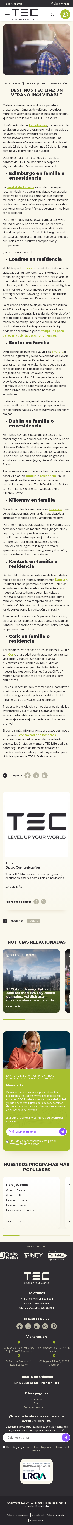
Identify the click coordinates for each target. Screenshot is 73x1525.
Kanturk (61, 579)
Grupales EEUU (14, 1195)
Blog (36, 1403)
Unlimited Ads (43, 1506)
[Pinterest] (54, 1326)
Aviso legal (38, 1515)
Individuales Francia (17, 1200)
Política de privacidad (18, 1515)
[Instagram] (45, 1326)
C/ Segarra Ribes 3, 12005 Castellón (54, 1363)
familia (31, 476)
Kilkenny (55, 509)
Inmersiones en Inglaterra (20, 1209)
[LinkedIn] (37, 1326)
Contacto (36, 1399)
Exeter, (57, 351)
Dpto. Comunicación (54, 83)
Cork (11, 654)
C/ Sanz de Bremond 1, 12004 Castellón (19, 1363)
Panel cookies (37, 1520)
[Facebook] (19, 1326)
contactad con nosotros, (37, 735)
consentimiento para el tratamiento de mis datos (33, 1142)
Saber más (14, 886)
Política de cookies (56, 1515)
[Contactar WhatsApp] (65, 14)
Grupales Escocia (15, 1190)
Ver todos (13, 1221)
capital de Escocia (20, 187)
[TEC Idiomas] (30, 14)
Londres (26, 268)
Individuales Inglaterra (18, 1205)
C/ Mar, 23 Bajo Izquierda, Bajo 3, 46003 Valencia (19, 1349)
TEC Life (30, 83)
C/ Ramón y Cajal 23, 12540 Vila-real (54, 1349)
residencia (47, 476)
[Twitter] (28, 1326)
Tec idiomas (38, 125)
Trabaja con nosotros (36, 1407)
